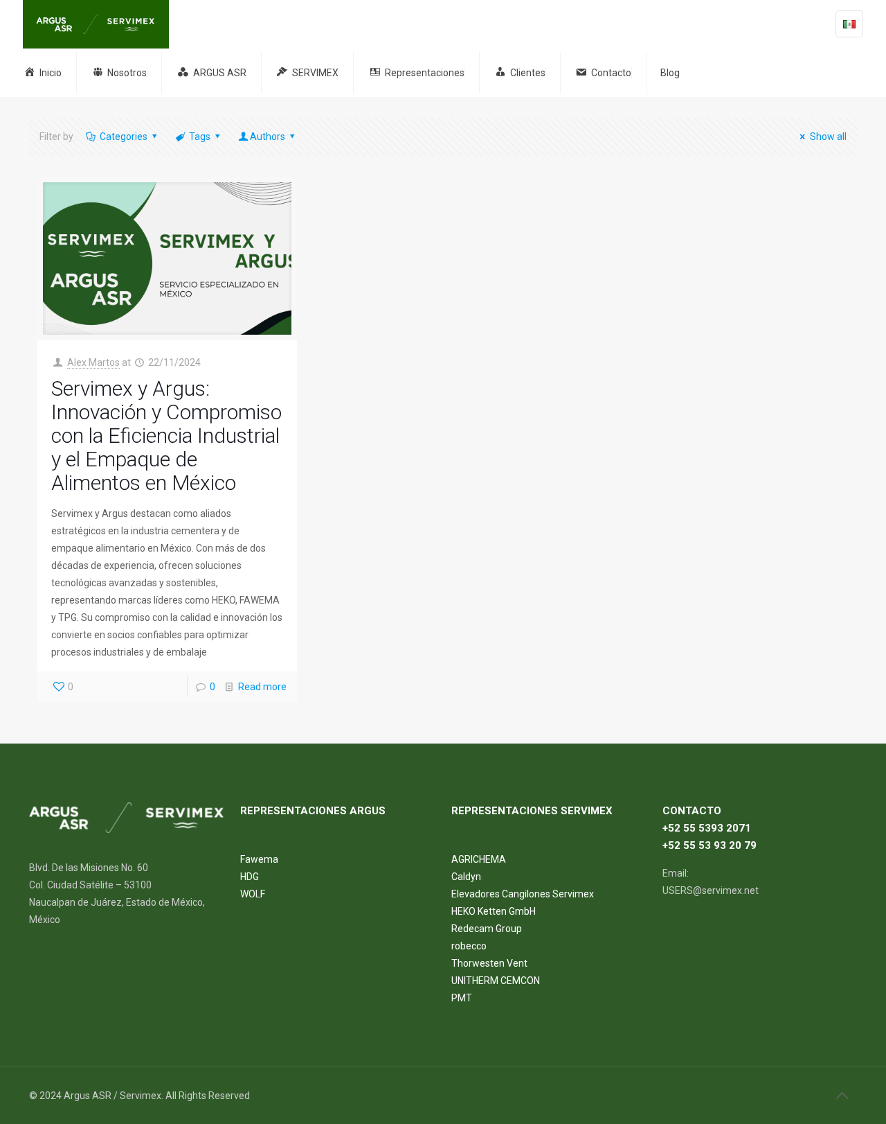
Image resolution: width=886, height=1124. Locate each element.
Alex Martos (93, 362)
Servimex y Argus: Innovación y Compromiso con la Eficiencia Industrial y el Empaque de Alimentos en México (166, 435)
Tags (199, 136)
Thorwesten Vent (489, 963)
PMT (461, 997)
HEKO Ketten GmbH (493, 911)
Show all (828, 136)
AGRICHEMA (478, 859)
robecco (469, 945)
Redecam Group (486, 928)
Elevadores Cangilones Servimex (522, 893)
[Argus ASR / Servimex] (96, 24)
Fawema (259, 859)
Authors (267, 136)
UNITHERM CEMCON (495, 980)
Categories (123, 136)
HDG (249, 876)
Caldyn (466, 876)
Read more (262, 686)
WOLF (252, 893)
